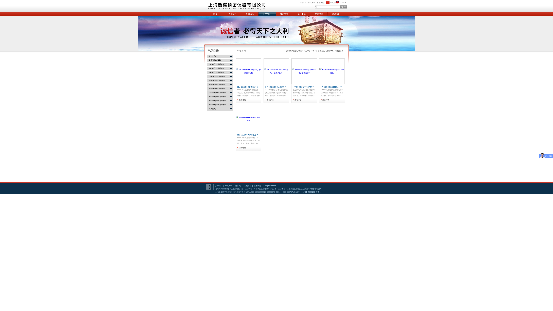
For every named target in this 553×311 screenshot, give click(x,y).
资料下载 (302, 14)
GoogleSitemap (270, 186)
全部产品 (212, 56)
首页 (300, 51)
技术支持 (284, 14)
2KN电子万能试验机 (216, 64)
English (343, 2)
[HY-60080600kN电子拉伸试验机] (331, 73)
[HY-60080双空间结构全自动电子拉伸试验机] (304, 73)
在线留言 (247, 186)
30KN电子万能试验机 (217, 85)
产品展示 (267, 14)
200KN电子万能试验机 (217, 97)
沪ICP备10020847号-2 (312, 192)
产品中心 (307, 51)
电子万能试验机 (319, 51)
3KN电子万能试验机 (216, 68)
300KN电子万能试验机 (217, 101)
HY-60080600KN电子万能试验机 (248, 135)
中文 (332, 3)
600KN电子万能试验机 (217, 105)
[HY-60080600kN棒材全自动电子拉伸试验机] (276, 73)
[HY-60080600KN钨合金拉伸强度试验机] (248, 73)
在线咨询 (319, 14)
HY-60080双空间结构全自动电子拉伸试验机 (303, 87)
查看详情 (242, 100)
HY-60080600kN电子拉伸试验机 (331, 87)
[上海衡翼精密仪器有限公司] (247, 6)
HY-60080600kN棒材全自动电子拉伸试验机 (275, 87)
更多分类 (212, 109)
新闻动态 (250, 14)
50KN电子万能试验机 (217, 89)
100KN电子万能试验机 (217, 93)
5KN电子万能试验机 (216, 72)
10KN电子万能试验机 (217, 76)
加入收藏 (311, 3)
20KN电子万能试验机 (217, 80)
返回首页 (302, 3)
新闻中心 (238, 186)
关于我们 (232, 14)
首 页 (215, 14)
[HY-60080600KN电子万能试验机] (248, 121)
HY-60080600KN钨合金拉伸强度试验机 (248, 87)
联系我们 (320, 3)
